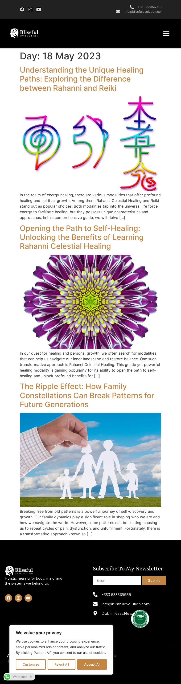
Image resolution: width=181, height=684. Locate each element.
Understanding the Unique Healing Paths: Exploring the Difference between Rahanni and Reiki (82, 79)
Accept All (92, 664)
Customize (31, 664)
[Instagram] (30, 9)
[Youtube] (39, 9)
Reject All (61, 664)
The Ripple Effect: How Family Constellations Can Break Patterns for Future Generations (87, 395)
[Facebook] (22, 9)
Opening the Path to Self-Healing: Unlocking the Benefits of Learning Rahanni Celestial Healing (82, 237)
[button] (23, 33)
